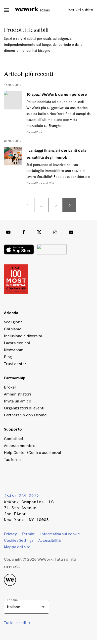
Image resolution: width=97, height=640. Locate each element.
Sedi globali (14, 322)
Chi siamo (12, 329)
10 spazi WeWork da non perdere (56, 94)
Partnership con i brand (25, 415)
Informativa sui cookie (60, 534)
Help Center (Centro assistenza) (32, 452)
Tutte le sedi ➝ (17, 622)
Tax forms (12, 459)
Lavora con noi (17, 343)
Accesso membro (19, 445)
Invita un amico (17, 401)
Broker (10, 387)
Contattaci (13, 438)
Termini (28, 534)
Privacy (10, 534)
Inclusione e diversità (23, 336)
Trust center (15, 363)
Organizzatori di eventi (24, 408)
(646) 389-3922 (21, 495)
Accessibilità (49, 540)
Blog (8, 356)
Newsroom (13, 349)
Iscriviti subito (80, 9)
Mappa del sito (17, 546)
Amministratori (17, 394)
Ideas (44, 10)
